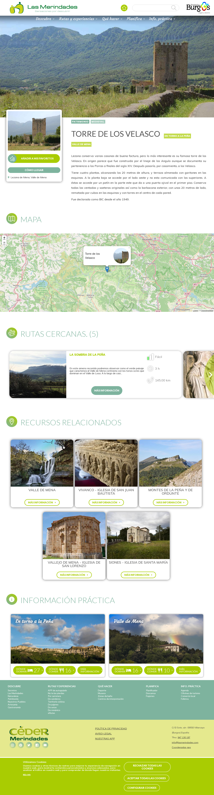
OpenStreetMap (207, 310)
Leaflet (195, 310)
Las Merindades (15, 693)
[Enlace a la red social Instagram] (12, 745)
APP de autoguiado (57, 690)
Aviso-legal (103, 733)
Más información (106, 390)
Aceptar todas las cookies (146, 778)
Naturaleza (13, 696)
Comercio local (188, 696)
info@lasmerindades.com (185, 742)
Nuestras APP (105, 738)
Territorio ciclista (56, 701)
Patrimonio (80, 121)
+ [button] (4, 238)
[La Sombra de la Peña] (37, 374)
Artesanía (12, 704)
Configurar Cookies (141, 787)
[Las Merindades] (16, 13)
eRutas (51, 713)
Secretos (12, 690)
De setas (52, 707)
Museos (102, 693)
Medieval (97, 121)
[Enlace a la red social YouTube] (45, 745)
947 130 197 (184, 737)
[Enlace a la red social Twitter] (29, 745)
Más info (27, 775)
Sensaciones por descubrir (52, 11)
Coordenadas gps (181, 747)
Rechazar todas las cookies (147, 767)
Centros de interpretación (111, 698)
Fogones (150, 696)
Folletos (185, 698)
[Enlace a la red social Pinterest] (21, 745)
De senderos (54, 698)
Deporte (102, 690)
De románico (54, 710)
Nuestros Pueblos (17, 701)
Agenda (185, 690)
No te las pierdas (56, 693)
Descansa (151, 693)
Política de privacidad (111, 728)
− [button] (4, 242)
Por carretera (54, 696)
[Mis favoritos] (124, 8)
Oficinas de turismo (190, 693)
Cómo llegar (34, 170)
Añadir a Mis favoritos (37, 158)
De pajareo (53, 704)
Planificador (151, 690)
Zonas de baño (105, 696)
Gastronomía (14, 707)
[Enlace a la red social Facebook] (37, 745)
